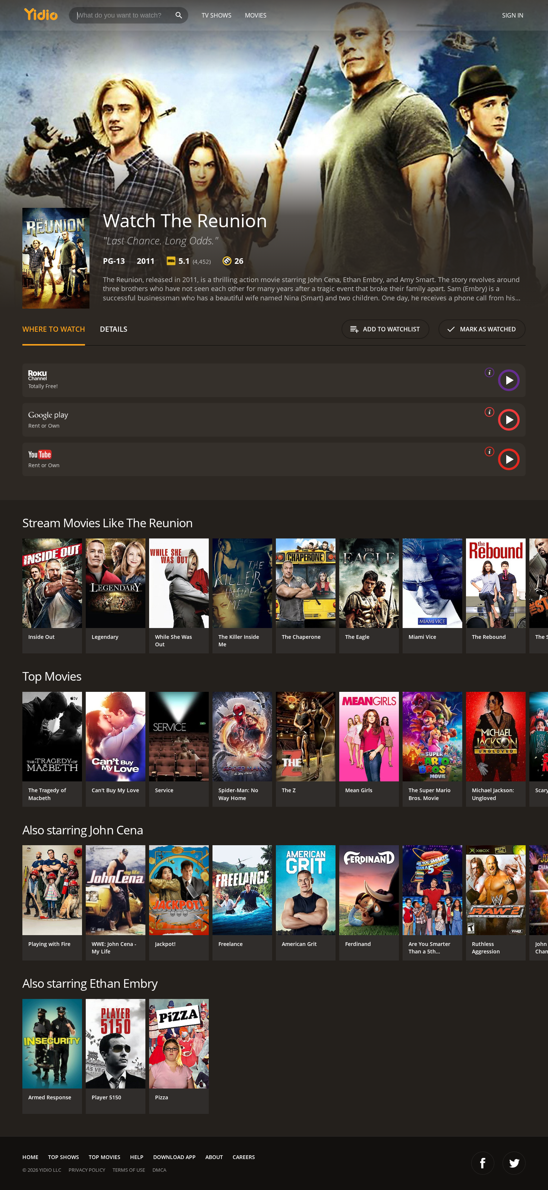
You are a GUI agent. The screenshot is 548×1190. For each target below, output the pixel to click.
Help (137, 1157)
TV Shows (217, 15)
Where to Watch (53, 329)
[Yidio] (41, 16)
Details (113, 329)
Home (30, 1157)
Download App (174, 1157)
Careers (244, 1157)
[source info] (488, 372)
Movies (256, 15)
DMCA (159, 1169)
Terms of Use (129, 1169)
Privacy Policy (87, 1169)
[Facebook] (482, 1163)
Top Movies (104, 1157)
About (214, 1157)
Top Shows (63, 1157)
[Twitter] (514, 1163)
